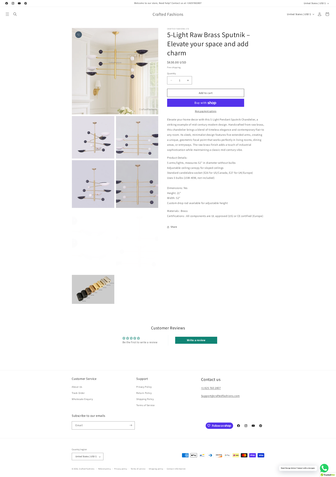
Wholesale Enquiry (82, 398)
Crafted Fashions (86, 469)
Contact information (176, 469)
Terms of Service (145, 405)
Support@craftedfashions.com (220, 396)
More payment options (205, 111)
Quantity (171, 73)
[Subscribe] (131, 425)
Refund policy (104, 469)
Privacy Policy (144, 386)
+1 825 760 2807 (211, 388)
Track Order (78, 392)
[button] (7, 14)
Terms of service (138, 469)
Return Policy (144, 392)
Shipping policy (156, 469)
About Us (77, 386)
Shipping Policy (145, 398)
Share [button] (174, 226)
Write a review (196, 340)
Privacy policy (120, 469)
